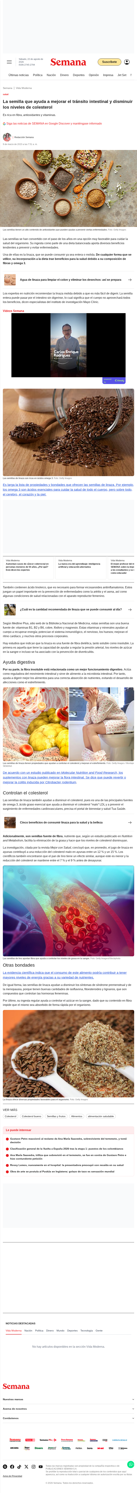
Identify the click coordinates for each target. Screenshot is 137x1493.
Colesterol (10, 1116)
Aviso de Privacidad (16, 1476)
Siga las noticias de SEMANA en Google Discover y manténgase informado (54, 123)
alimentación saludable (101, 1116)
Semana (7, 88)
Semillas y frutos (56, 1116)
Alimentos (76, 1116)
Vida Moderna (24, 88)
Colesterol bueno (31, 1116)
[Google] (5, 1467)
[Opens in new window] (12, 1467)
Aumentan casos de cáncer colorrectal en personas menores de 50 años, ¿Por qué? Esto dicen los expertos (27, 567)
